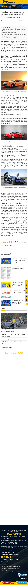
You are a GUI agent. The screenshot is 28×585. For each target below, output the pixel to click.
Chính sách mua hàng (6, 564)
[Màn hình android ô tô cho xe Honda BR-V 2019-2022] (14, 390)
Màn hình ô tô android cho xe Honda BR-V (12, 456)
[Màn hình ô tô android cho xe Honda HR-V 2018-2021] (14, 473)
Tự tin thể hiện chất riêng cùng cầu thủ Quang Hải (14, 339)
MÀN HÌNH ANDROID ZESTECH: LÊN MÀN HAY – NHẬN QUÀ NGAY (18, 302)
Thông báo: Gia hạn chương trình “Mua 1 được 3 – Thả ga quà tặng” (19, 260)
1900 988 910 (9, 550)
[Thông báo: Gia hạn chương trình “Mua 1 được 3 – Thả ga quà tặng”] (6, 261)
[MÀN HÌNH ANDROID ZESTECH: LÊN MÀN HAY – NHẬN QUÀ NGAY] (6, 302)
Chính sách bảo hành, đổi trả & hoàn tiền (10, 566)
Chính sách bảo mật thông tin (8, 561)
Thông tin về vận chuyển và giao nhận (10, 568)
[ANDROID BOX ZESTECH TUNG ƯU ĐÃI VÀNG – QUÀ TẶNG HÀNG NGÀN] (6, 284)
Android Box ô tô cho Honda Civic (10, 373)
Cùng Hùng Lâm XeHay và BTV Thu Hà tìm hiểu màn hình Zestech (13, 335)
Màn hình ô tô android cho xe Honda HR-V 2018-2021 (12, 484)
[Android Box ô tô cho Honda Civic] (14, 362)
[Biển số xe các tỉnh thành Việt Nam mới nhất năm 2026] (6, 272)
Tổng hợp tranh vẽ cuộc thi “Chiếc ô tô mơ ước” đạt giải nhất (19, 292)
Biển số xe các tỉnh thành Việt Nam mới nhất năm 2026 (19, 267)
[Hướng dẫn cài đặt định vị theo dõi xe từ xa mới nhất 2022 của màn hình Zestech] (14, 321)
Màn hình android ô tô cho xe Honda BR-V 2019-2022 (12, 401)
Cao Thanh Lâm (9, 17)
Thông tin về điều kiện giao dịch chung (10, 559)
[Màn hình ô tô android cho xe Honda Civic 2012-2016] (14, 501)
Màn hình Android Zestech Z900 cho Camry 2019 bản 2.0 (14, 342)
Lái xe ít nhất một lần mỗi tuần (9, 37)
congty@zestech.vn (9, 552)
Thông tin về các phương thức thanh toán (11, 571)
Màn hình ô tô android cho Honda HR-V (11, 429)
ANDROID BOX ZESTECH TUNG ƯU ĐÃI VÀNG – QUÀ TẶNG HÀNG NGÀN (19, 284)
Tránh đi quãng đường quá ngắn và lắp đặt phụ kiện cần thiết (14, 35)
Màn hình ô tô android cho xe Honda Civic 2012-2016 (12, 512)
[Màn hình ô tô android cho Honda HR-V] (14, 418)
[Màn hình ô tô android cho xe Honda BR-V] (14, 445)
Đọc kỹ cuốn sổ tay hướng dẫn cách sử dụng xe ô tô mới (14, 30)
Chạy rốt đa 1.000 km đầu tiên (9, 32)
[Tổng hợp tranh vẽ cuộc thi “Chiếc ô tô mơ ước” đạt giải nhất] (6, 293)
